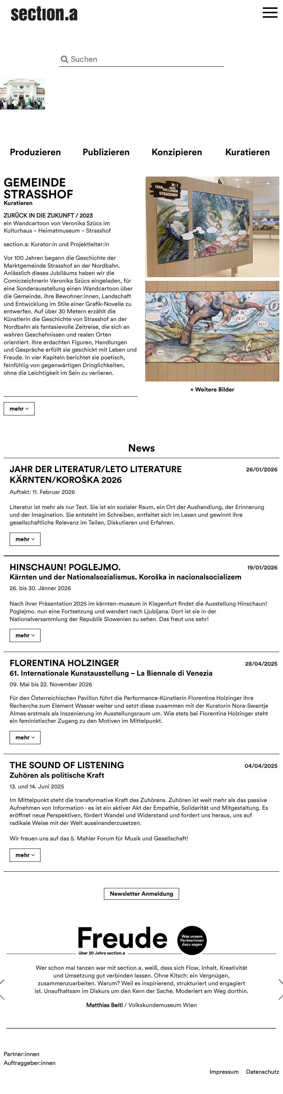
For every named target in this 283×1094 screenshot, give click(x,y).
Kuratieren (247, 152)
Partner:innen (21, 1054)
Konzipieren (176, 152)
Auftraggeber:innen (30, 1063)
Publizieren (106, 152)
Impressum (224, 1072)
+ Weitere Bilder (212, 389)
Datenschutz (262, 1072)
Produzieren (35, 152)
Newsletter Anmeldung (141, 894)
